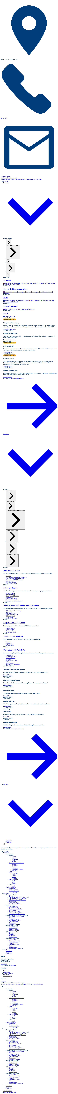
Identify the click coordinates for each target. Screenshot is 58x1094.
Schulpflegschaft (10, 616)
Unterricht (6, 852)
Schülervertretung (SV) (12, 614)
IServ (2, 178)
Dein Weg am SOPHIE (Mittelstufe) (15, 578)
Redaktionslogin (7, 976)
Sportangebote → (7, 377)
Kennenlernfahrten (11, 582)
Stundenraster (10, 581)
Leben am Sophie (10, 588)
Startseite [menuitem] (5, 181)
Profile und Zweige (11, 887)
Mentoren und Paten (11, 660)
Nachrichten (9, 951)
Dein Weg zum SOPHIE (12, 583)
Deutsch (14, 861)
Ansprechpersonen (11, 613)
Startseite (5, 851)
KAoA (7, 661)
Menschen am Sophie (11, 618)
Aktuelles (5, 949)
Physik (13, 874)
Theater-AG (9, 643)
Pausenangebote (10, 593)
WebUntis (5, 178)
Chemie (14, 875)
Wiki (16, 178)
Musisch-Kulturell (10, 306)
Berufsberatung (10, 663)
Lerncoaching (9, 655)
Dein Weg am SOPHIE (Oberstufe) (14, 579)
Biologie (14, 877)
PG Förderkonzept (10, 658)
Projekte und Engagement (14, 623)
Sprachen (7, 280)
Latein (13, 860)
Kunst (13, 882)
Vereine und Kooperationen (13, 664)
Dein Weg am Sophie (11, 570)
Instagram (3, 981)
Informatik (14, 878)
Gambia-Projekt (10, 629)
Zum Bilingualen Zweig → (9, 329)
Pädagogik (14, 870)
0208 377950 (4, 118)
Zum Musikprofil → (8, 366)
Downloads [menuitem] (9, 842)
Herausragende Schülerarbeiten (14, 601)
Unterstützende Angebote (14, 650)
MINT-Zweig (12, 888)
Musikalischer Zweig (14, 891)
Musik (13, 880)
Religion (14, 866)
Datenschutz (6, 972)
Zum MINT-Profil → (8, 352)
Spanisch (14, 856)
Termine (8, 952)
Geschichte (14, 864)
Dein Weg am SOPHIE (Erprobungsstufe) (16, 577)
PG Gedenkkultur (10, 628)
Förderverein (9, 617)
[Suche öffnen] (4, 844)
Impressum (6, 971)
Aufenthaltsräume (10, 594)
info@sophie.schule (6, 176)
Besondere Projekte (11, 632)
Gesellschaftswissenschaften (15, 289)
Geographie (15, 865)
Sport (5, 313)
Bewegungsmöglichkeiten (12, 596)
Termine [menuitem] (8, 841)
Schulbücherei (9, 597)
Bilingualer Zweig (13, 889)
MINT (5, 298)
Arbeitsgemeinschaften (13, 636)
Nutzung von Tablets (11, 598)
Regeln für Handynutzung (12, 599)
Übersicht (8, 576)
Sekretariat (9, 612)
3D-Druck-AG (9, 644)
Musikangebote (10, 645)
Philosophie (15, 868)
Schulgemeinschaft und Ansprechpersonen (21, 605)
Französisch (15, 859)
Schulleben (6, 893)
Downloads (11, 178)
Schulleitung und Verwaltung (13, 610)
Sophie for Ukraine (11, 630)
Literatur (14, 883)
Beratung (8, 659)
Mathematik (15, 873)
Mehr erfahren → (7, 674)
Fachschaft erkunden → (9, 339)
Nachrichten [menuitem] (9, 840)
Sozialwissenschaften (17, 869)
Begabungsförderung (11, 656)
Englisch (14, 857)
